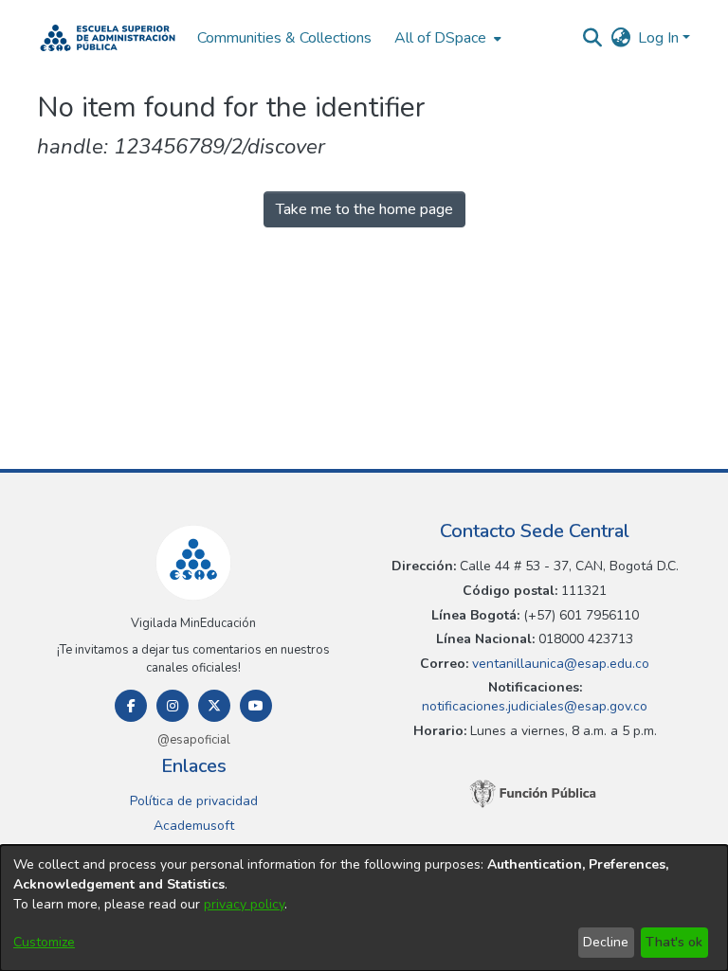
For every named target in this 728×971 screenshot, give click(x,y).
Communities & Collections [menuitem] (284, 37)
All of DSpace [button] (440, 37)
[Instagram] (172, 706)
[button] (107, 38)
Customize (44, 942)
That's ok (674, 942)
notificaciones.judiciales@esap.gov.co (534, 706)
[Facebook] (131, 706)
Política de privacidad (194, 801)
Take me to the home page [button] (364, 209)
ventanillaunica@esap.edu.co (558, 664)
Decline (605, 942)
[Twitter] (214, 706)
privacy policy (244, 904)
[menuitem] (446, 38)
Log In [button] (660, 37)
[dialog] (364, 908)
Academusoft (194, 826)
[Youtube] (256, 706)
